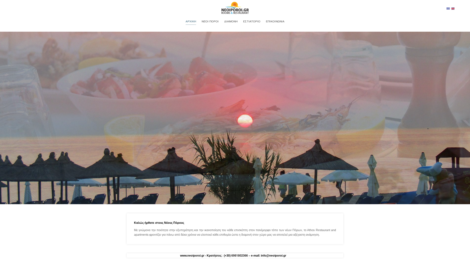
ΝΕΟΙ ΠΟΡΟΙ (210, 21)
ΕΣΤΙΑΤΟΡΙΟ (251, 21)
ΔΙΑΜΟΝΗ (231, 21)
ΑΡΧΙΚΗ (191, 21)
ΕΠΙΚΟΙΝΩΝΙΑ (275, 21)
